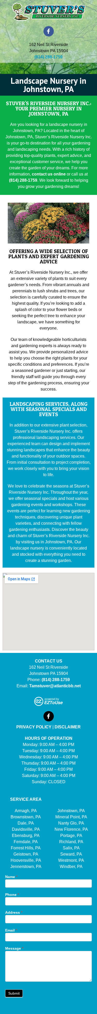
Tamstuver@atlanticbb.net (55, 686)
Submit (14, 993)
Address (13, 912)
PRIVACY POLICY (33, 727)
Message (14, 948)
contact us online (49, 174)
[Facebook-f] (48, 31)
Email (11, 930)
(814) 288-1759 (23, 180)
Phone (12, 895)
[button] (48, 67)
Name (11, 877)
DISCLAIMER (68, 727)
